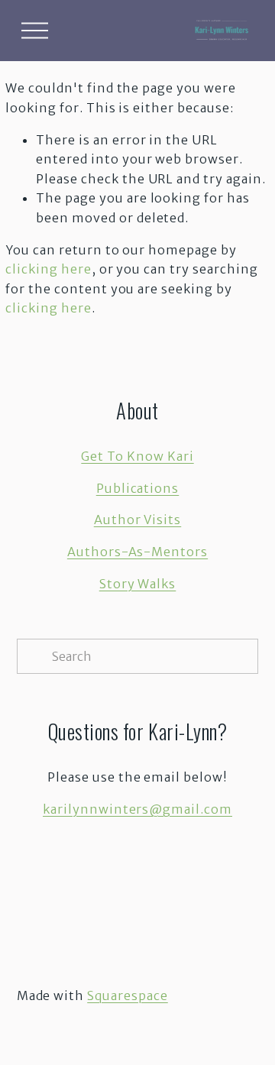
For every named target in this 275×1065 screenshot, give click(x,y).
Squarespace (127, 995)
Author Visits (137, 519)
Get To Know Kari (137, 456)
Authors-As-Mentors (137, 551)
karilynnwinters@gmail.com (137, 809)
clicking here (48, 269)
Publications (138, 488)
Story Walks (137, 583)
